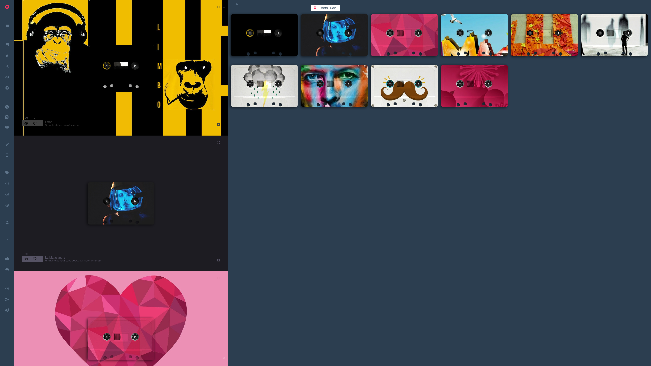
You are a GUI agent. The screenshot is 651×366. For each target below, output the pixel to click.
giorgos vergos (62, 125)
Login (333, 7)
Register (323, 7)
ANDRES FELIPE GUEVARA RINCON (72, 260)
